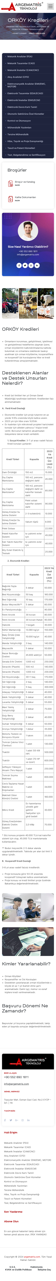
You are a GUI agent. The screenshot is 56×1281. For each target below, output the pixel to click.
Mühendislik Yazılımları (19, 127)
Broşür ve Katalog (25, 182)
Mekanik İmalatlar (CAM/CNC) (23, 70)
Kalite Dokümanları (25, 197)
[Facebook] (19, 265)
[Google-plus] (17, 1120)
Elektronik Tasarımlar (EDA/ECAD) (25, 93)
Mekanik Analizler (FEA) (19, 56)
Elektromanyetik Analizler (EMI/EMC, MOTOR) (26, 85)
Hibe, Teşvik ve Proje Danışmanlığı (25, 141)
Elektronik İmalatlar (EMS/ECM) (23, 100)
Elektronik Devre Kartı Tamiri (22, 107)
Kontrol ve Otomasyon (19, 120)
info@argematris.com (16, 1084)
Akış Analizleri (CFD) (18, 77)
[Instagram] (31, 265)
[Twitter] (25, 265)
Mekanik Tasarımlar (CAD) (21, 63)
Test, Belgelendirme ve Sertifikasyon (26, 155)
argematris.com (32, 1256)
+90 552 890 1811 (16, 1077)
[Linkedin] (37, 265)
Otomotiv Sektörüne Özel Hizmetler (25, 114)
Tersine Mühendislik (18, 134)
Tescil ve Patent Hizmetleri (21, 148)
